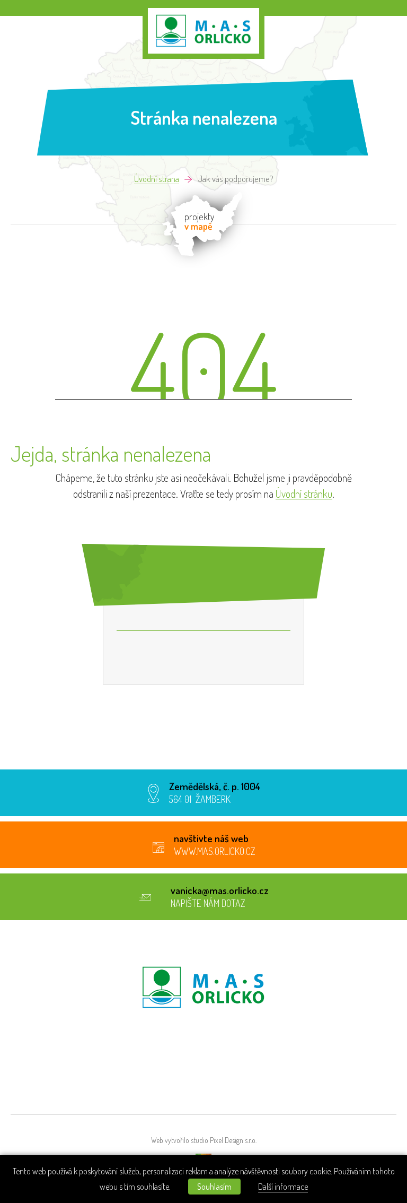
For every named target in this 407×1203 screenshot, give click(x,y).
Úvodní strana (156, 179)
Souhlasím (214, 1186)
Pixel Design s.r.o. (233, 1140)
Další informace (283, 1186)
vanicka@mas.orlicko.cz (220, 890)
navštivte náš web (211, 838)
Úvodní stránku (304, 494)
